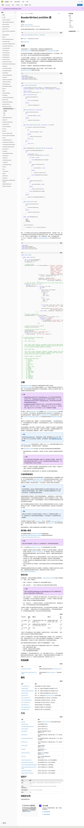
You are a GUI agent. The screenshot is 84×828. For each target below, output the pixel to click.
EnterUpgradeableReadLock (43, 238)
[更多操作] (62, 14)
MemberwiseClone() (25, 752)
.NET (26, 13)
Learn (22, 13)
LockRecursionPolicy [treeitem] (6, 81)
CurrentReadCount (25, 686)
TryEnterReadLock (45, 591)
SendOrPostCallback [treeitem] (6, 126)
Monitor (41, 415)
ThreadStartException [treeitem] (6, 160)
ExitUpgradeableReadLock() (27, 738)
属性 (70, 22)
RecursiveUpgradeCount (26, 700)
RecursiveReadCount (25, 697)
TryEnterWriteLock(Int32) (26, 770)
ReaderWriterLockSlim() (26, 668)
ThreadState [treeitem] (5, 162)
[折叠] (15, 12)
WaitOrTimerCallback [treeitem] (6, 186)
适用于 (70, 25)
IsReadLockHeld (24, 688)
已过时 (54, 407)
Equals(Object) (24, 731)
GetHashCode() (24, 745)
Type (45, 749)
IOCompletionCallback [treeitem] (7, 68)
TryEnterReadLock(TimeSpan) (27, 762)
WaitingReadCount (25, 704)
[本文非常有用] (77, 31)
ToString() (23, 756)
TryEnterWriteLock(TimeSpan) (27, 773)
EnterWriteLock (29, 481)
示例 (70, 17)
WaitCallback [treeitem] (5, 175)
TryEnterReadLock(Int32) (26, 760)
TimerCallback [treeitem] (5, 171)
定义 (70, 15)
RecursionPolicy (24, 695)
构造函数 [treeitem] (5, 110)
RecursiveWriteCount (25, 702)
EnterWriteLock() (24, 728)
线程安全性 (71, 27)
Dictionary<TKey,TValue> (50, 50)
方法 (70, 23)
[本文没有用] (79, 31)
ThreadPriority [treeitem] (5, 155)
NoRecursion (51, 523)
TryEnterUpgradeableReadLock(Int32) (29, 764)
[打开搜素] (79, 2)
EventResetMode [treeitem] (5, 55)
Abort (28, 407)
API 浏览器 (30, 13)
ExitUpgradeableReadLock (56, 521)
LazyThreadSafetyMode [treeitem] (7, 75)
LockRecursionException (37, 551)
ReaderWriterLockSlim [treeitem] (8, 108)
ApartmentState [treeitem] (5, 24)
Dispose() (23, 721)
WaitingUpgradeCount (26, 707)
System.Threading (29, 24)
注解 (70, 19)
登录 (82, 1)
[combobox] (8, 15)
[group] (42, 317)
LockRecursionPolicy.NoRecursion (51, 411)
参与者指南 (27, 811)
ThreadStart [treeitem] (4, 157)
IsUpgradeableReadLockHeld (27, 690)
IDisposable (26, 41)
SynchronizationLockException (28, 571)
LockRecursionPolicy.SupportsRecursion (32, 416)
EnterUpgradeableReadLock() (27, 726)
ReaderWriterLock (43, 397)
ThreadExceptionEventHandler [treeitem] (8, 144)
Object (24, 38)
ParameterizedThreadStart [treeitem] (7, 97)
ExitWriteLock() (24, 742)
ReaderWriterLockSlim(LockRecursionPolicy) (31, 535)
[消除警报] (83, 8)
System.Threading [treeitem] (6, 19)
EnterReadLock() (24, 724)
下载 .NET (80, 5)
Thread (48, 444)
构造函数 (71, 20)
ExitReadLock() (24, 734)
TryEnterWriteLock (39, 481)
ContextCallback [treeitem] (5, 50)
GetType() (23, 749)
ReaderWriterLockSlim (26, 50)
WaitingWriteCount (25, 709)
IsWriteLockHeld (24, 693)
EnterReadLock (38, 521)
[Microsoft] (2, 1)
